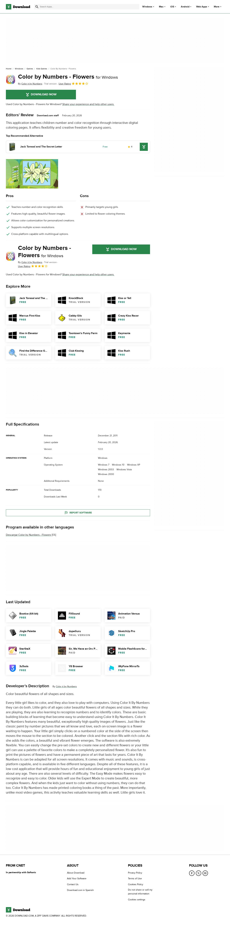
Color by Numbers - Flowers (68, 76)
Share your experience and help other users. (88, 104)
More (216, 6)
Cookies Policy (135, 884)
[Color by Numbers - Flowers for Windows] (10, 79)
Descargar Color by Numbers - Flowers (28, 535)
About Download (75, 872)
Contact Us (72, 884)
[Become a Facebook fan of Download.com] (191, 873)
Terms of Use (135, 878)
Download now (44, 94)
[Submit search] (37, 6)
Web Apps (201, 7)
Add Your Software (76, 878)
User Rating (65, 83)
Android (185, 7)
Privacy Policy (135, 872)
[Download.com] (18, 6)
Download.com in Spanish (80, 890)
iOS (172, 7)
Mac (161, 7)
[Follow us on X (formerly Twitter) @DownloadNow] (198, 873)
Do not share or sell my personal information (140, 892)
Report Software (81, 512)
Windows (147, 7)
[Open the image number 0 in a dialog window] (32, 173)
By (30, 83)
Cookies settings (136, 899)
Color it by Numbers (66, 686)
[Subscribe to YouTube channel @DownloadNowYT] (205, 873)
